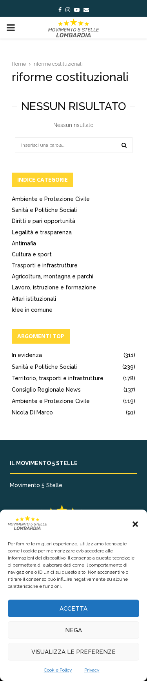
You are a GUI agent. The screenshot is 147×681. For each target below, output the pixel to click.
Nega (73, 630)
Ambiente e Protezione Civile (51, 199)
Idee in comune (32, 310)
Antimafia (24, 243)
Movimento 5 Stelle (36, 485)
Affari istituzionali (34, 299)
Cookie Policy (58, 670)
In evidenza (27, 355)
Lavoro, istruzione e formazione (54, 287)
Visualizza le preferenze (73, 651)
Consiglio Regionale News (46, 390)
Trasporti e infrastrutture (45, 265)
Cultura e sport (32, 254)
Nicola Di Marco (32, 412)
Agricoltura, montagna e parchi (52, 276)
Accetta (73, 608)
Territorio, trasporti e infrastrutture (57, 378)
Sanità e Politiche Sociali (44, 210)
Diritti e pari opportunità (43, 221)
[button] (135, 524)
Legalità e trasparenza (42, 232)
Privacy (92, 670)
